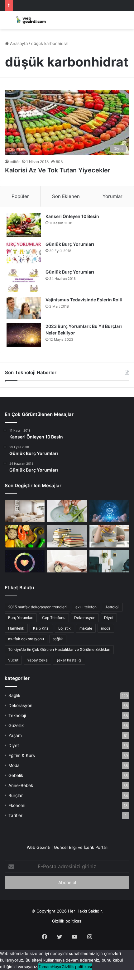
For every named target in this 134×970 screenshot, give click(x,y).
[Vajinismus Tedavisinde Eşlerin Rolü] (24, 308)
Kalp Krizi (41, 628)
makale (85, 628)
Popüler (20, 196)
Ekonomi (16, 805)
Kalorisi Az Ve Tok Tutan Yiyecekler (57, 170)
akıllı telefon (86, 607)
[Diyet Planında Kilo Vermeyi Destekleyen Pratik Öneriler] (25, 536)
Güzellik (16, 725)
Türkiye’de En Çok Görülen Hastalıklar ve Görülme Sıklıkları (59, 649)
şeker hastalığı (69, 660)
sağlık (58, 638)
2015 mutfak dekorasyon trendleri (37, 607)
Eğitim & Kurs (21, 755)
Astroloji (112, 607)
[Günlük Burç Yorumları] (24, 253)
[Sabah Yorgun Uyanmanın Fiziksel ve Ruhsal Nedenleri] (67, 561)
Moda (14, 765)
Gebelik (15, 775)
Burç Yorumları (20, 617)
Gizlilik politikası (67, 920)
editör (15, 161)
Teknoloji (17, 715)
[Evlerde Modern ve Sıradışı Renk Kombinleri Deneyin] (109, 561)
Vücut (13, 660)
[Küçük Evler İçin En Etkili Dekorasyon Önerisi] (25, 511)
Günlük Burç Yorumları (69, 244)
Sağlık (14, 695)
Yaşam (15, 735)
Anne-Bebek (20, 785)
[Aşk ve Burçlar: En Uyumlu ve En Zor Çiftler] (25, 561)
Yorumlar (112, 196)
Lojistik (64, 628)
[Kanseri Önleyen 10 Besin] (24, 225)
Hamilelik (16, 628)
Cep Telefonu (53, 617)
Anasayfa (18, 43)
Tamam (45, 966)
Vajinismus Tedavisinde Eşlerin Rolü (83, 299)
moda (106, 628)
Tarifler (15, 815)
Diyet (108, 617)
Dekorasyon (84, 617)
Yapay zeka (37, 660)
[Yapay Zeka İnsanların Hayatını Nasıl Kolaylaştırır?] (109, 511)
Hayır (57, 966)
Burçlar (15, 795)
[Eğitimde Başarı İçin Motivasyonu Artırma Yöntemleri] (67, 536)
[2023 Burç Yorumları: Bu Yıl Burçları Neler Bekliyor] (24, 335)
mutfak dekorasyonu (26, 638)
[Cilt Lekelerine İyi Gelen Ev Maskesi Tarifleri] (67, 511)
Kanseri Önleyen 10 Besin (72, 216)
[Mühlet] (30, 20)
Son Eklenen (66, 196)
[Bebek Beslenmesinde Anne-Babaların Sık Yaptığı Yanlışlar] (109, 536)
